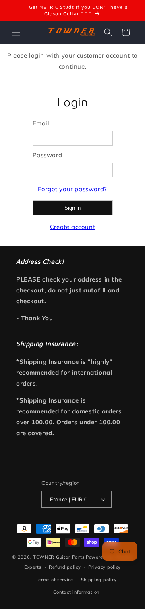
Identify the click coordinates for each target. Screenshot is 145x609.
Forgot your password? (72, 189)
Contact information (76, 592)
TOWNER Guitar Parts (58, 557)
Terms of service (54, 579)
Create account (72, 227)
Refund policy (65, 567)
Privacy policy (104, 567)
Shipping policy (99, 579)
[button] (16, 32)
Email (41, 123)
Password (47, 155)
